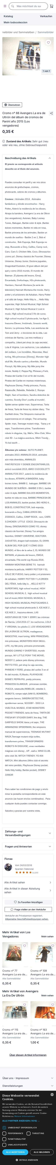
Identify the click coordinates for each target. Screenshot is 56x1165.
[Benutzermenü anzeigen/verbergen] (4, 6)
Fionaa (8, 858)
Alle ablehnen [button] (42, 1152)
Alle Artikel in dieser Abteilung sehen (22, 890)
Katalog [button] (8, 16)
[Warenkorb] (52, 6)
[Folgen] (48, 42)
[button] (28, 158)
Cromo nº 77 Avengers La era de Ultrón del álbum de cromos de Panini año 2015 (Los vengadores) (15, 972)
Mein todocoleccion (15, 22)
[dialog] (28, 1128)
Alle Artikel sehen (14, 882)
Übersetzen (14, 105)
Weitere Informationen (24, 1116)
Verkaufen (46, 16)
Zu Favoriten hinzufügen (30, 902)
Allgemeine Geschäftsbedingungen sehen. (27, 919)
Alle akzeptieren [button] (15, 1152)
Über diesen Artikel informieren (28, 1055)
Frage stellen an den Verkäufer (30, 909)
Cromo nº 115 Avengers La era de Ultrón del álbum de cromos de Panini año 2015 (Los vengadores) (15, 1031)
